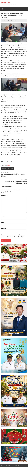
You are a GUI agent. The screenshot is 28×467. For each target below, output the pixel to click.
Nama (3, 216)
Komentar (4, 195)
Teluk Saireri (10, 168)
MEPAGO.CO (5, 2)
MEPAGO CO (13, 20)
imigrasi (8, 165)
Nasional (4, 168)
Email (3, 222)
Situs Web (3, 228)
